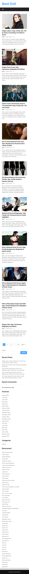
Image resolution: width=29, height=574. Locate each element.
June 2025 (4, 425)
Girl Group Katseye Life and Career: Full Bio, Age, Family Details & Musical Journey (14, 179)
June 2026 (4, 399)
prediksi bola (5, 532)
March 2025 (5, 432)
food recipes (5, 491)
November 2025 (6, 414)
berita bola (5, 525)
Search (4, 350)
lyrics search (5, 497)
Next (23, 344)
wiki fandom (5, 515)
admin (3, 36)
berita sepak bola (6, 538)
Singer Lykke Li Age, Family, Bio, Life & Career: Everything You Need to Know (14, 33)
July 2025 (4, 423)
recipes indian (5, 489)
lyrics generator (6, 495)
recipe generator (6, 456)
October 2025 (5, 416)
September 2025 (6, 419)
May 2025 (4, 427)
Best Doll (9, 4)
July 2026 (4, 397)
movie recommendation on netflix (10, 486)
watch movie (5, 482)
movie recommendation (8, 463)
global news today (6, 521)
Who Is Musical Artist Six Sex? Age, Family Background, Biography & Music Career (14, 249)
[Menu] (3, 9)
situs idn (4, 543)
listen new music (6, 499)
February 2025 (6, 434)
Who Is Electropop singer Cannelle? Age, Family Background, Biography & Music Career (14, 305)
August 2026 (5, 395)
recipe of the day (6, 467)
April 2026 (4, 404)
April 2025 (4, 429)
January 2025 (5, 436)
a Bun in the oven (6, 506)
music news (5, 523)
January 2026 (5, 410)
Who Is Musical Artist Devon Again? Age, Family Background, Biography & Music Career (14, 285)
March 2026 (5, 406)
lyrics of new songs (7, 493)
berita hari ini (5, 536)
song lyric (4, 510)
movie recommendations (8, 465)
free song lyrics (6, 474)
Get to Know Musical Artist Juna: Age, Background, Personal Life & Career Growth (13, 143)
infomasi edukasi (6, 560)
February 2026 (6, 408)
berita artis (5, 527)
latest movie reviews (7, 452)
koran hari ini (5, 540)
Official (4, 444)
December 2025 (6, 412)
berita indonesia (6, 553)
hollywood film (6, 484)
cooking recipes (6, 512)
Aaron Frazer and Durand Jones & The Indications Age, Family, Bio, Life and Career (14, 105)
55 (18, 344)
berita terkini (5, 534)
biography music (6, 519)
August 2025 (5, 421)
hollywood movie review (8, 480)
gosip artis (4, 558)
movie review (5, 454)
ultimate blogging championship (10, 508)
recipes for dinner (6, 461)
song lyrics (5, 471)
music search (5, 476)
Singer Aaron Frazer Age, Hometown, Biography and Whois (14, 365)
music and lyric (6, 502)
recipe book (5, 458)
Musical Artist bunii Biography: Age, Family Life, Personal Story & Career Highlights (14, 215)
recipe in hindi (5, 469)
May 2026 (4, 401)
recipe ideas (5, 478)
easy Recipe (5, 504)
